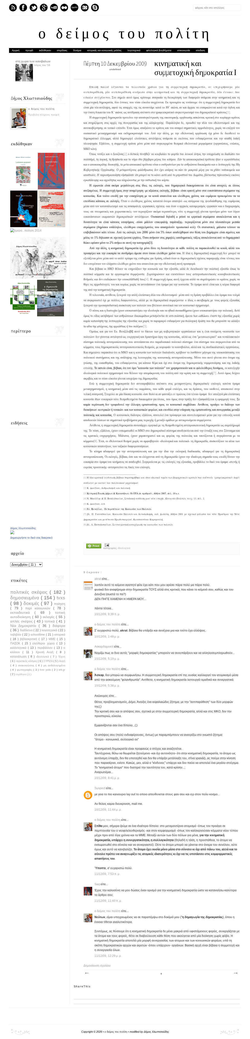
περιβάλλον (45, 648)
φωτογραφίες (25, 669)
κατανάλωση (19, 656)
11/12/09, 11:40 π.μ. (108, 901)
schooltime (38, 634)
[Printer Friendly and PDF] (93, 546)
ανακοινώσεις (27, 665)
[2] (125, 154)
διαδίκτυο (27, 630)
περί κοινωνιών (39, 608)
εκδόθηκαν (45, 50)
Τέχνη (61, 656)
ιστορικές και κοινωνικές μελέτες (104, 50)
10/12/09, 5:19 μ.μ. (107, 658)
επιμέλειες (62, 50)
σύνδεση (200, 50)
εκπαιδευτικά (22, 612)
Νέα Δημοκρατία (24, 626)
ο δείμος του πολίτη (125, 34)
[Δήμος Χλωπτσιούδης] (12, 533)
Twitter (33, 7)
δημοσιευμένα (25, 597)
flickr (64, 7)
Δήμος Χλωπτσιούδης (23, 528)
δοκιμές (32, 603)
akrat (98, 579)
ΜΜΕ (53, 639)
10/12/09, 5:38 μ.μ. (107, 685)
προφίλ (29, 50)
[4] (146, 279)
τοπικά (50, 621)
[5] (144, 326)
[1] (228, 112)
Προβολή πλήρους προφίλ (44, 115)
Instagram (85, 7)
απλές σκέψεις (22, 621)
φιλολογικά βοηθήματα (158, 50)
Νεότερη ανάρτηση (86, 973)
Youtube (54, 7)
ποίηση (59, 604)
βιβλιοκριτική (29, 639)
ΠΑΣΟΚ (16, 643)
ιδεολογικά (124, 548)
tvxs (61, 597)
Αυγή (62, 661)
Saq (97, 884)
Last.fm (74, 7)
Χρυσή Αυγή (46, 652)
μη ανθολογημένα (54, 665)
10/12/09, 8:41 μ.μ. (107, 778)
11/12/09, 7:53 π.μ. (107, 874)
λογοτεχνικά (133, 50)
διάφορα (58, 626)
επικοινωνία (183, 50)
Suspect (100, 788)
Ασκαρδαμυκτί (104, 646)
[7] (214, 373)
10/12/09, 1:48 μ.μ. (107, 636)
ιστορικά (59, 634)
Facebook (23, 7)
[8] (95, 441)
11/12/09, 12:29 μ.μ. (108, 956)
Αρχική (16, 50)
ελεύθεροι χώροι (44, 643)
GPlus (44, 7)
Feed (13, 7)
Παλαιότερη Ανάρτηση (235, 973)
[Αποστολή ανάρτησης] (106, 545)
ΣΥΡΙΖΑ (48, 661)
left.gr (62, 669)
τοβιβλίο (16, 634)
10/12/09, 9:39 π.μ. (107, 614)
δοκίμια (77, 50)
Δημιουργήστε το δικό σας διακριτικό (31, 537)
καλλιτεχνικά (19, 648)
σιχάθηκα (21, 674)
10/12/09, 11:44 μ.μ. (108, 809)
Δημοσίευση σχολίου (97, 965)
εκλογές (49, 617)
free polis (46, 669)
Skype (95, 7)
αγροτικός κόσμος (27, 661)
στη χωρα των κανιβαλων (33, 61)
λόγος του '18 (42, 65)
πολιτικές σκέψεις (30, 592)
